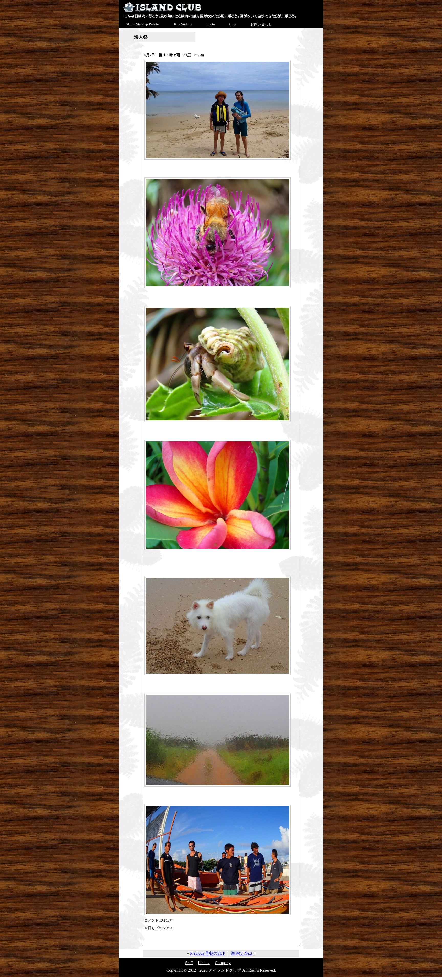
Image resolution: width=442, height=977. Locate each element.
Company (223, 963)
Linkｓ (204, 963)
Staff (189, 963)
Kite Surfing (183, 24)
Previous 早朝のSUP (207, 953)
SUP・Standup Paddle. (143, 24)
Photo (210, 24)
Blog (232, 24)
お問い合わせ (261, 24)
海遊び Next (241, 953)
